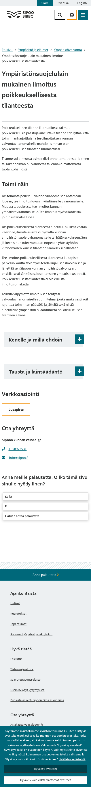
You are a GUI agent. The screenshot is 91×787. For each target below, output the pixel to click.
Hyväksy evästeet (45, 769)
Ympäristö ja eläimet (33, 49)
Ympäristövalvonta (68, 49)
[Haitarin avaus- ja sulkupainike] (80, 339)
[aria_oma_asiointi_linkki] (72, 15)
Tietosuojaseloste (21, 669)
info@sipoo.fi (18, 457)
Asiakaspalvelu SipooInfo (26, 725)
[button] (45, 496)
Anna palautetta (44, 574)
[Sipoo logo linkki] (20, 17)
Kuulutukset (18, 613)
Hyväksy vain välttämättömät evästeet (45, 780)
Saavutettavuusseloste (25, 679)
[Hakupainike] (60, 15)
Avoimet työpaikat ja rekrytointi (31, 634)
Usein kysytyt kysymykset (27, 690)
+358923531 (17, 449)
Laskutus (16, 659)
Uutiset (15, 603)
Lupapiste (16, 409)
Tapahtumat (18, 624)
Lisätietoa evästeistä (72, 759)
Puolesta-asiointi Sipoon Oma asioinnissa (37, 700)
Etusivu (7, 49)
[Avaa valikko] (83, 15)
